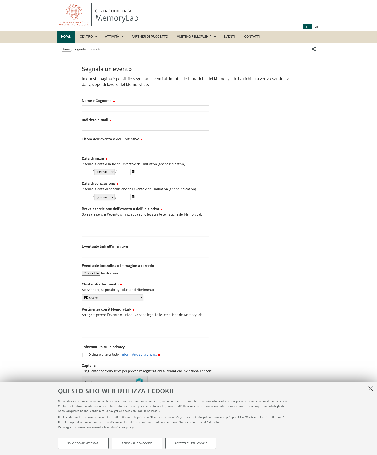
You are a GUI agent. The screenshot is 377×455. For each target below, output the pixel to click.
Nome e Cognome (97, 100)
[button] (314, 49)
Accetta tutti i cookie (191, 443)
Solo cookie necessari (83, 443)
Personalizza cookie (137, 443)
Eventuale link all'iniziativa (105, 246)
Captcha (147, 368)
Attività (112, 36)
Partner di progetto (149, 36)
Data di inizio (133, 161)
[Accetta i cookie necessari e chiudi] (370, 388)
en (316, 27)
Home (66, 36)
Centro (86, 36)
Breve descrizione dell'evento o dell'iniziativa (142, 211)
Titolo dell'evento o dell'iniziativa (111, 138)
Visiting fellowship (194, 36)
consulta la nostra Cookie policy (113, 427)
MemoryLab (117, 16)
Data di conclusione (139, 186)
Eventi (229, 36)
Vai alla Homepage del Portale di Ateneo (74, 14)
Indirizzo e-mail (95, 119)
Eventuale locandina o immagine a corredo (118, 265)
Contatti (252, 36)
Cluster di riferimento (118, 287)
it (307, 27)
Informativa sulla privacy (139, 354)
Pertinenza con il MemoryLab (142, 312)
